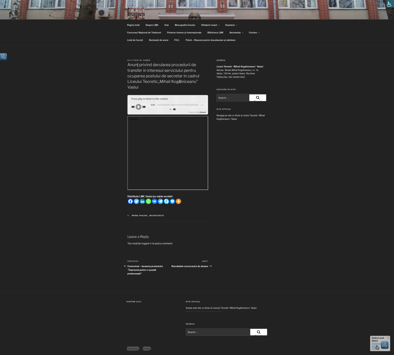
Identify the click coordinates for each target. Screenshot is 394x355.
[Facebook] (130, 201)
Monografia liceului (185, 24)
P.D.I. (177, 40)
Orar (166, 24)
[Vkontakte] (154, 201)
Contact (253, 32)
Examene (230, 24)
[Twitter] (136, 201)
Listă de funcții (135, 40)
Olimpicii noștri (209, 24)
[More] (178, 201)
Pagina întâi (133, 24)
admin (146, 60)
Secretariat (235, 32)
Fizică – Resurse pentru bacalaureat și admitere (210, 40)
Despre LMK (152, 24)
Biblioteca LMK (215, 32)
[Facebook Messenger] (172, 201)
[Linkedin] (142, 201)
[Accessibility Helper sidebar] (390, 3)
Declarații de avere (158, 40)
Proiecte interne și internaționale (184, 32)
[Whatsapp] (148, 201)
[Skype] (166, 201)
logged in (147, 243)
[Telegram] (160, 201)
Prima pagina (140, 215)
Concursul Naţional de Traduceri (144, 32)
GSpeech (202, 112)
